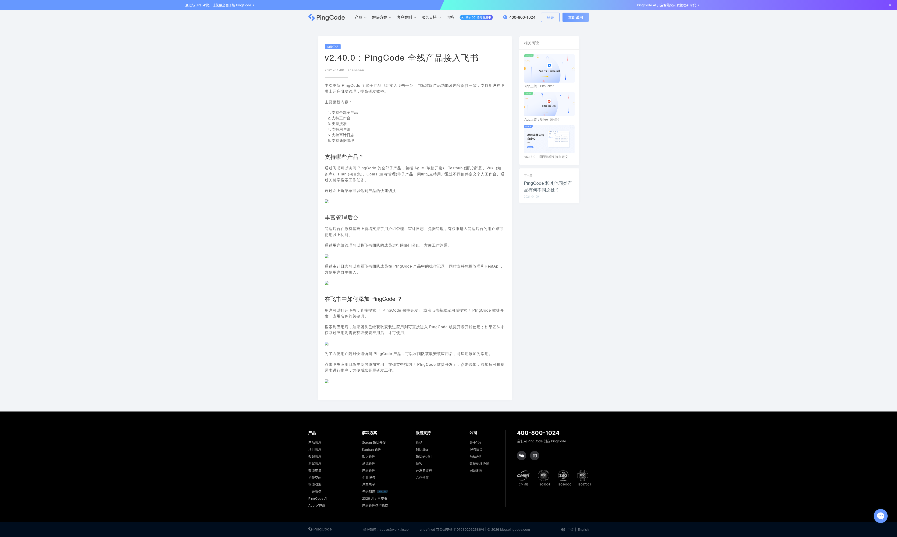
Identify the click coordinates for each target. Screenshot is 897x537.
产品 (358, 17)
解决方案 (379, 17)
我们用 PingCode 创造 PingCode (541, 441)
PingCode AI (317, 498)
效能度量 (314, 470)
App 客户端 (316, 505)
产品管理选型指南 (375, 505)
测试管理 (314, 463)
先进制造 (368, 491)
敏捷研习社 (424, 456)
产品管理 (314, 442)
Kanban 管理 (371, 449)
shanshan (356, 70)
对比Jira (422, 449)
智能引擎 (314, 484)
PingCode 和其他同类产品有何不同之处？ (548, 186)
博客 (419, 463)
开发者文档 (424, 470)
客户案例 (404, 17)
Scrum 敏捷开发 (374, 442)
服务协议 (476, 449)
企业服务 (368, 477)
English (583, 529)
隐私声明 (476, 456)
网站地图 (476, 470)
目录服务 (314, 491)
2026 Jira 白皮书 (374, 498)
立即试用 (575, 17)
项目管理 (314, 449)
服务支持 (429, 17)
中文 (570, 529)
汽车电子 (368, 484)
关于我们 (476, 442)
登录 (550, 17)
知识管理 (314, 456)
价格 (450, 17)
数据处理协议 (479, 463)
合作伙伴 (422, 477)
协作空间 (314, 477)
